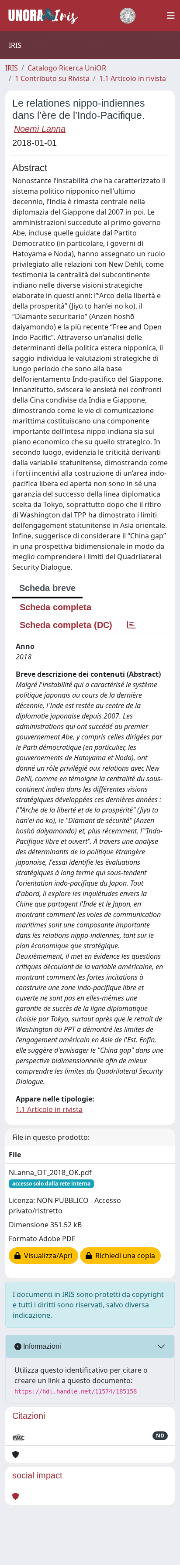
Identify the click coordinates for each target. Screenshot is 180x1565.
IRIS (11, 68)
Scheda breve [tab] (47, 588)
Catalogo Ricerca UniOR (67, 68)
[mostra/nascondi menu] (171, 15)
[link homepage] (46, 15)
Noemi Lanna (40, 129)
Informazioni (41, 1346)
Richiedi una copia (123, 1255)
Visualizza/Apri (47, 1255)
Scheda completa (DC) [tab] (66, 625)
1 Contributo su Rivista (52, 78)
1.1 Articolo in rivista (132, 78)
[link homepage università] (127, 15)
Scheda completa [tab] (55, 607)
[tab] (131, 625)
